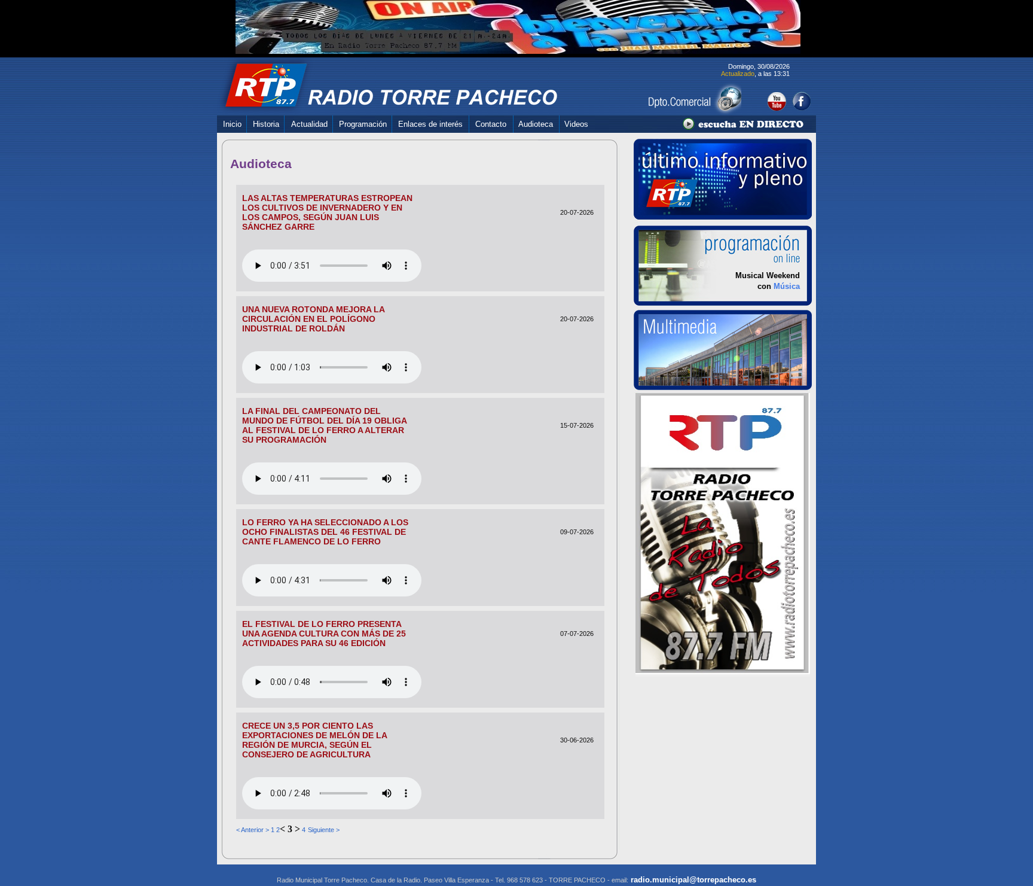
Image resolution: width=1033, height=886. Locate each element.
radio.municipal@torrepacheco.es (692, 879)
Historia (266, 124)
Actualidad (309, 124)
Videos (576, 124)
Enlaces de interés (430, 124)
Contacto (490, 124)
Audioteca (535, 124)
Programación (363, 124)
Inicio (232, 124)
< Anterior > (252, 829)
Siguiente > (324, 829)
